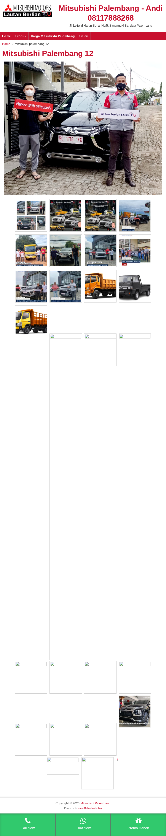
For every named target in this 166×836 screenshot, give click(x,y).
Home (6, 36)
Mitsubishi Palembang (95, 803)
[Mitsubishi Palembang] (27, 15)
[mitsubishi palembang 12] (83, 193)
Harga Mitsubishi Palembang (53, 36)
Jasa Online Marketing (90, 808)
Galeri (83, 36)
